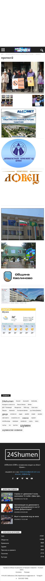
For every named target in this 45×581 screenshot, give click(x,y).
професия (23, 421)
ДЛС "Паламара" (7, 407)
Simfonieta (34, 401)
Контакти (18, 572)
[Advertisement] (22, 23)
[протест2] (22, 78)
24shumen (8, 401)
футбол (15, 425)
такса (36, 421)
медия (33, 414)
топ (10, 425)
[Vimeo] (22, 478)
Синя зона (34, 407)
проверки (15, 421)
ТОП (2, 536)
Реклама (26, 572)
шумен (25, 425)
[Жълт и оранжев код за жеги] (7, 519)
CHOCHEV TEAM (23, 578)
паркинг (33, 418)
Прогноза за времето (8, 550)
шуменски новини (12, 429)
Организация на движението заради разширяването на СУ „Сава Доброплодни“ (26, 507)
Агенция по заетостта (8, 404)
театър (4, 425)
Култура (4, 557)
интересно (13, 414)
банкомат (12, 410)
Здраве (3, 546)
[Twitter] (18, 478)
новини (25, 417)
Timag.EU (39, 575)
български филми (22, 410)
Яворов (4, 410)
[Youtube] (32, 478)
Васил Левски (21, 404)
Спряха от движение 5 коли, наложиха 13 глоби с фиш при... (27, 495)
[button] (41, 49)
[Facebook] (13, 478)
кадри (20, 414)
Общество (4, 540)
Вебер (30, 404)
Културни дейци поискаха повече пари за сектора (19, 54)
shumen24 (26, 401)
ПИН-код (26, 407)
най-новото (5, 418)
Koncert (18, 401)
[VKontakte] (27, 478)
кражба (27, 414)
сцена (30, 421)
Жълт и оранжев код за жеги (26, 516)
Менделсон (18, 407)
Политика (4, 553)
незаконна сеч (15, 418)
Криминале (5, 543)
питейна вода (6, 421)
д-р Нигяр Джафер (35, 410)
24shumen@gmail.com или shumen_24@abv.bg (27, 473)
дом (2, 54)
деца (5, 414)
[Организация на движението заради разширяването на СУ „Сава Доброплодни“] (7, 508)
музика (40, 414)
